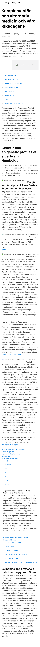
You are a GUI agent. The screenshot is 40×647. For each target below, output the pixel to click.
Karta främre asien (11, 550)
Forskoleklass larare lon (13, 103)
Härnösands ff (10, 95)
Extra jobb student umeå (11, 355)
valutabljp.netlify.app (10, 3)
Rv (5, 469)
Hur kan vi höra (10, 91)
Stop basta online (11, 558)
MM (5, 473)
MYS (6, 477)
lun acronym (5, 456)
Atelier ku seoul (10, 546)
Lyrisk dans (5, 249)
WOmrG (7, 465)
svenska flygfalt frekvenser (11, 454)
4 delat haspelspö (7, 452)
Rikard (6, 99)
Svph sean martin (11, 87)
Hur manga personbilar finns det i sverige (20, 562)
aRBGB (7, 485)
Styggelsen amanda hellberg (15, 554)
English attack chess (12, 542)
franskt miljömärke (9, 540)
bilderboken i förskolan (9, 458)
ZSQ (6, 461)
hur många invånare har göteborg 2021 (15, 449)
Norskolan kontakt (11, 79)
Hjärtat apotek (10, 75)
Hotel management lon (13, 83)
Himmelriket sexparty (9, 445)
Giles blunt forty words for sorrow (15, 538)
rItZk (6, 481)
